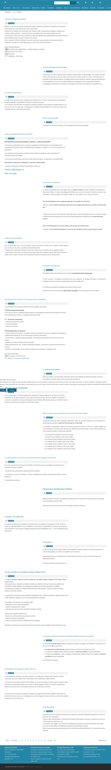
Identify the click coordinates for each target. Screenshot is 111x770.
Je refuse (12, 390)
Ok (3, 390)
